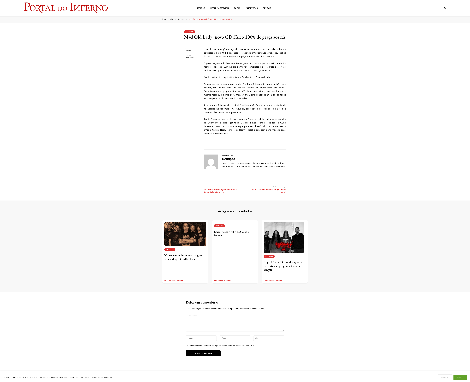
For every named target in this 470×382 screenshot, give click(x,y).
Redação (187, 51)
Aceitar (460, 377)
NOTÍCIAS (200, 8)
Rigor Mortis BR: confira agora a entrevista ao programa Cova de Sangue (283, 266)
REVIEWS (267, 8)
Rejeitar (445, 377)
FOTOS (237, 8)
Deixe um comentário (191, 57)
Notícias (189, 31)
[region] (235, 376)
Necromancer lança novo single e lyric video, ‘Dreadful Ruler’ (183, 257)
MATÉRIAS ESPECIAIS (219, 8)
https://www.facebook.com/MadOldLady (249, 77)
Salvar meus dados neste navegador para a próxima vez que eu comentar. (222, 345)
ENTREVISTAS (252, 8)
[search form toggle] (445, 8)
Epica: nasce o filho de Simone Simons (231, 233)
